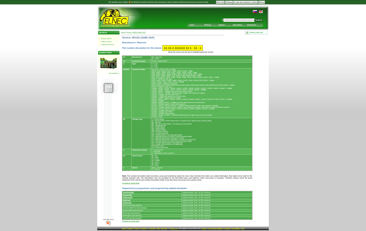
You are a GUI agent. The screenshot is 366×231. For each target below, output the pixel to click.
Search (258, 20)
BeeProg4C (127, 203)
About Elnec (237, 25)
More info (220, 2)
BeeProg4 (126, 200)
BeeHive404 (127, 195)
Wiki (158, 228)
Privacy (204, 228)
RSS (242, 228)
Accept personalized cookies (245, 2)
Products (207, 25)
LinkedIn (153, 228)
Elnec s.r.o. (174, 228)
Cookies (227, 228)
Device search (106, 38)
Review (143, 228)
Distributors (251, 25)
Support (222, 25)
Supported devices (107, 44)
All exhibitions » (114, 73)
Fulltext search (106, 41)
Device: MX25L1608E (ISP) (136, 32)
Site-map (164, 228)
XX (165, 48)
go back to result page (130, 183)
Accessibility (235, 228)
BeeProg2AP (128, 197)
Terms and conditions (215, 228)
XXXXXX (180, 48)
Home (192, 25)
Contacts (130, 228)
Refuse (261, 2)
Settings (228, 2)
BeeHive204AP (128, 192)
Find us (137, 228)
